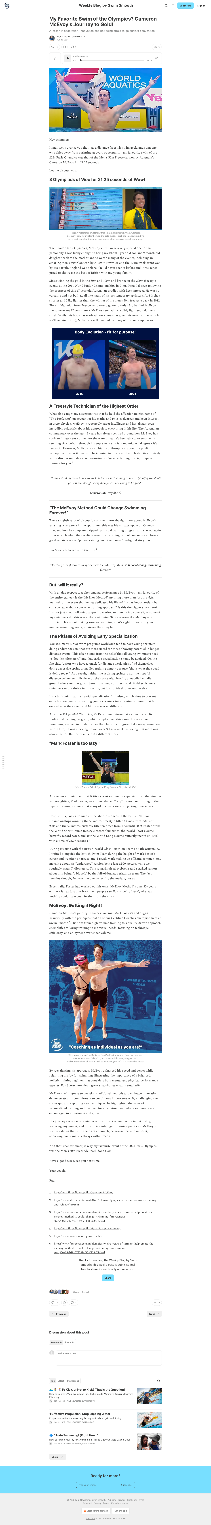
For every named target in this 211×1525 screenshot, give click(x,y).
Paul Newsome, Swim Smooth (71, 37)
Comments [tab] (56, 1342)
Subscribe (185, 5)
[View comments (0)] (64, 47)
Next (152, 1313)
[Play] (67, 58)
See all (55, 1456)
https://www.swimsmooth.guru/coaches (78, 1236)
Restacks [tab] (69, 1342)
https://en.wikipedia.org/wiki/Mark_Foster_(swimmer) (87, 1228)
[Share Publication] (173, 5)
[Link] (44, 179)
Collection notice (119, 1503)
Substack (90, 1518)
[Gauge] (157, 58)
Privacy (97, 1503)
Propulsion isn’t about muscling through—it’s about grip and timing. (85, 1418)
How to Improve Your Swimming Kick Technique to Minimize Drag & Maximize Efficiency (91, 1395)
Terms (106, 1503)
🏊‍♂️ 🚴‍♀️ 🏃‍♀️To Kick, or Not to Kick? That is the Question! (87, 1389)
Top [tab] (53, 1381)
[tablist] (62, 1342)
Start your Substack (97, 1510)
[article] (105, 1397)
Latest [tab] (61, 1381)
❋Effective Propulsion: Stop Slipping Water (79, 1414)
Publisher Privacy (116, 1499)
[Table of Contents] (3, 762)
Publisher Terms (135, 1499)
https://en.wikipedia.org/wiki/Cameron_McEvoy (83, 1192)
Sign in (201, 5)
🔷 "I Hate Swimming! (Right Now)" (73, 1435)
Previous (61, 1313)
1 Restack (85, 1292)
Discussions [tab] (73, 1381)
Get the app (120, 1510)
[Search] (166, 5)
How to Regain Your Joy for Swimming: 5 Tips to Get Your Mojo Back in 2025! (90, 1439)
